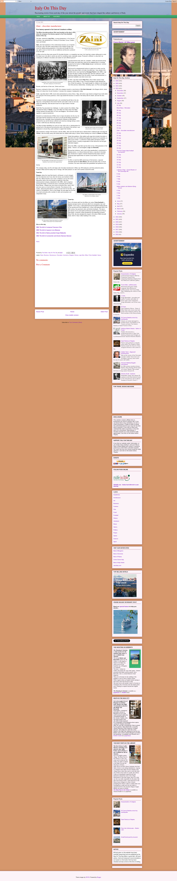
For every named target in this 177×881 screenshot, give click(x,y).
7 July (118, 179)
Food (115, 512)
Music (115, 524)
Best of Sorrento (118, 554)
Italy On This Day (51, 8)
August (119, 100)
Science (115, 538)
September (120, 98)
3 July (118, 193)
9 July (118, 174)
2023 (117, 88)
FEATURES (56, 16)
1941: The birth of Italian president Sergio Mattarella (51, 233)
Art (114, 500)
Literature (116, 521)
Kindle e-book (117, 735)
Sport (115, 541)
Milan (86, 255)
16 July (119, 148)
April (118, 206)
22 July (119, 133)
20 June (123, 306)
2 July (118, 195)
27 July (119, 118)
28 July (119, 115)
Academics (116, 494)
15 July (119, 154)
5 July (118, 184)
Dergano (71, 255)
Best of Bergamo (118, 551)
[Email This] (67, 253)
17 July (119, 145)
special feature (124, 606)
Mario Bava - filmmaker (123, 108)
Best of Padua (117, 556)
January (119, 213)
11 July (119, 164)
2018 (117, 227)
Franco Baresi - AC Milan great (124, 42)
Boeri (41, 255)
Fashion (115, 506)
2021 (117, 219)
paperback (116, 692)
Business (46, 255)
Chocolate (59, 255)
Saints (115, 535)
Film (114, 509)
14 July (119, 157)
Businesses (53, 255)
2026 (117, 81)
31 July (119, 105)
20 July (119, 138)
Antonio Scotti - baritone (128, 373)
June (118, 201)
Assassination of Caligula (128, 274)
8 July (118, 176)
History (76, 255)
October (119, 95)
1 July (118, 198)
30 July (119, 110)
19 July (119, 140)
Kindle (124, 692)
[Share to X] (71, 253)
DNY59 (88, 877)
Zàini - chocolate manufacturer (126, 130)
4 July (118, 190)
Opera (115, 527)
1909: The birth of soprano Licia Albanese (48, 230)
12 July (119, 162)
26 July (119, 120)
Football (115, 515)
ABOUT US (47, 16)
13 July (119, 159)
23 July (119, 128)
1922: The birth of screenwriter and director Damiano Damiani (53, 236)
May (118, 203)
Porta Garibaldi (93, 255)
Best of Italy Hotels (118, 562)
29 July (119, 113)
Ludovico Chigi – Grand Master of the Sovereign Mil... (126, 170)
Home (38, 16)
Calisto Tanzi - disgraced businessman (128, 352)
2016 (117, 232)
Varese (99, 255)
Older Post (104, 311)
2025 (117, 83)
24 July (119, 125)
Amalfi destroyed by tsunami (129, 837)
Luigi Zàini (81, 255)
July (118, 103)
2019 (117, 224)
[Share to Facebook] (72, 253)
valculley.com (117, 565)
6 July (118, 181)
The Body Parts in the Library (121, 790)
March (119, 208)
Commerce (66, 255)
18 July (119, 143)
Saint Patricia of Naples (128, 341)
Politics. (115, 530)
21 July (119, 135)
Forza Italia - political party (129, 284)
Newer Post (40, 311)
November (120, 93)
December (120, 90)
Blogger (99, 877)
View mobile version (72, 315)
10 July (119, 167)
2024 (117, 86)
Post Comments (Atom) (75, 322)
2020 (117, 222)
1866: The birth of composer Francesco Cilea (49, 227)
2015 (117, 234)
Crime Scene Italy (118, 559)
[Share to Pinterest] (74, 253)
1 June (123, 295)
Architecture (116, 497)
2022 (117, 217)
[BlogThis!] (69, 253)
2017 (117, 229)
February (120, 211)
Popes (115, 533)
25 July (119, 123)
